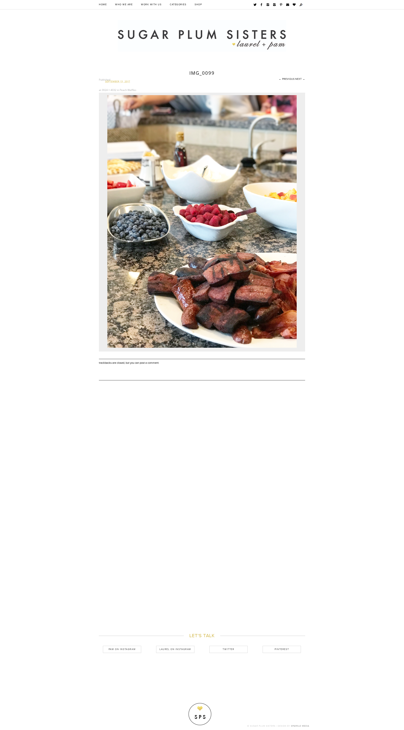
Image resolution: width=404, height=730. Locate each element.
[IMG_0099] (202, 347)
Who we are (124, 4)
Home (103, 4)
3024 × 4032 (109, 90)
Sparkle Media (300, 726)
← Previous (287, 79)
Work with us (151, 4)
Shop (198, 4)
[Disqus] (202, 453)
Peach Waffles (128, 90)
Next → (300, 79)
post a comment (149, 363)
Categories (178, 4)
